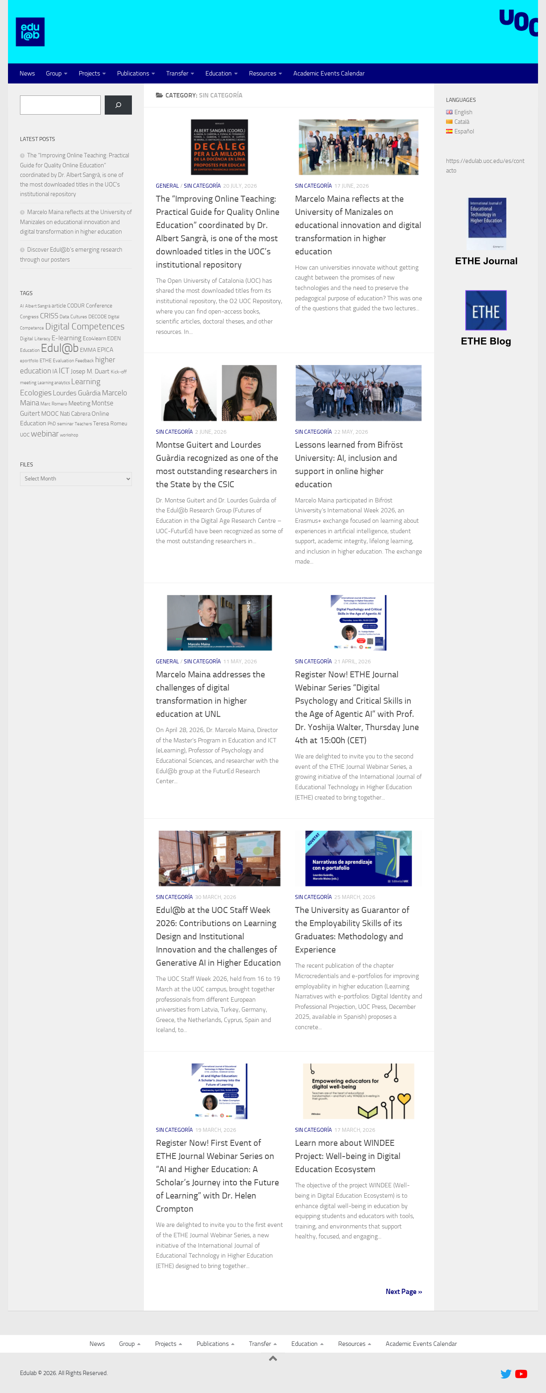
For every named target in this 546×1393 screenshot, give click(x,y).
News (27, 73)
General (167, 186)
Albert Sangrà (37, 306)
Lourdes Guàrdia (77, 393)
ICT (64, 370)
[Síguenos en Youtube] (520, 1374)
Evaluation (63, 360)
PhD (52, 424)
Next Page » (404, 1291)
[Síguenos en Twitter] (506, 1374)
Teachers (83, 424)
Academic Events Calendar (329, 73)
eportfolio (29, 360)
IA (55, 371)
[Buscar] (118, 105)
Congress (29, 316)
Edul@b (60, 348)
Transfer (177, 73)
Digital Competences (85, 326)
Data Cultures (73, 316)
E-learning (67, 338)
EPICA (105, 349)
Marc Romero (53, 404)
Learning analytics (54, 382)
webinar (45, 434)
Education (218, 73)
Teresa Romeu (110, 423)
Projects (89, 73)
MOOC (50, 413)
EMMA (88, 350)
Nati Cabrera (75, 413)
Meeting (79, 403)
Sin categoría (202, 186)
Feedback (84, 360)
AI (22, 306)
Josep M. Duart (90, 371)
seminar (65, 424)
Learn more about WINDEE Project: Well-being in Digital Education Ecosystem (348, 1156)
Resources (262, 73)
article (59, 305)
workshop (69, 435)
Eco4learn (94, 338)
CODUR (76, 305)
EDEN (114, 338)
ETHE (46, 360)
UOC (25, 435)
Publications (133, 73)
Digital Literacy (35, 338)
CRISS (49, 316)
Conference (99, 305)
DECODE (97, 316)
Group (54, 73)
